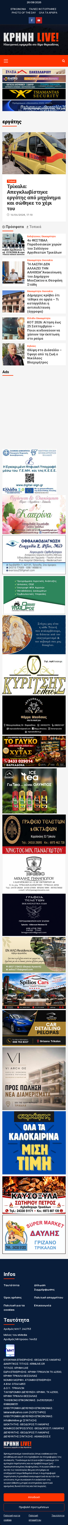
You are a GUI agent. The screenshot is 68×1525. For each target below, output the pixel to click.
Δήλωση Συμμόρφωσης (44, 1287)
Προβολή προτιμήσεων (34, 1507)
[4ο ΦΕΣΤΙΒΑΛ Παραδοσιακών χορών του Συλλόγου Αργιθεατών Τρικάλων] (13, 244)
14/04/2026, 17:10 (22, 214)
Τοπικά (11, 181)
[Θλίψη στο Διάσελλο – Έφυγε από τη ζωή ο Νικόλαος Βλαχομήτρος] (13, 354)
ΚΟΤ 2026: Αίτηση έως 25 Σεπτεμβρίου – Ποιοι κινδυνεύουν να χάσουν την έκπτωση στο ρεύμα (44, 330)
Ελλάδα (31, 318)
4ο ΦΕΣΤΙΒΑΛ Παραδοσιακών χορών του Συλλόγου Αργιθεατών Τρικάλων (44, 246)
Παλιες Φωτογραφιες (42, 9)
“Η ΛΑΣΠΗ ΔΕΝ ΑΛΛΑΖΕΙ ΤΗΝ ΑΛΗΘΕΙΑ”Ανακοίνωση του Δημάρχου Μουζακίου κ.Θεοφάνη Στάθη (44, 274)
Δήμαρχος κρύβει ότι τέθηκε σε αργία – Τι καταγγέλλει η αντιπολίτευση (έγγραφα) (43, 303)
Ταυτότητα (57, 1515)
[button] (5, 60)
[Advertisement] (34, 412)
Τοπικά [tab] (34, 227)
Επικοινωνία (42, 1305)
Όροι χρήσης (13, 1297)
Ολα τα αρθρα (48, 12)
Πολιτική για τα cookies (14, 1308)
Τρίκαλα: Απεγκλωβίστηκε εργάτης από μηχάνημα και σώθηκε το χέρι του (34, 197)
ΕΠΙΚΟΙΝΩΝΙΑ (18, 9)
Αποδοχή (34, 1497)
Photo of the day (24, 12)
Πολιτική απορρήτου (48, 1297)
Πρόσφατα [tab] (14, 227)
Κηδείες (31, 346)
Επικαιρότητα (48, 236)
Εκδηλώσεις (34, 236)
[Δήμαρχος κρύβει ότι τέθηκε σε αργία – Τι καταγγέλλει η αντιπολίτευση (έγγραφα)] (13, 301)
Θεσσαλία (47, 260)
